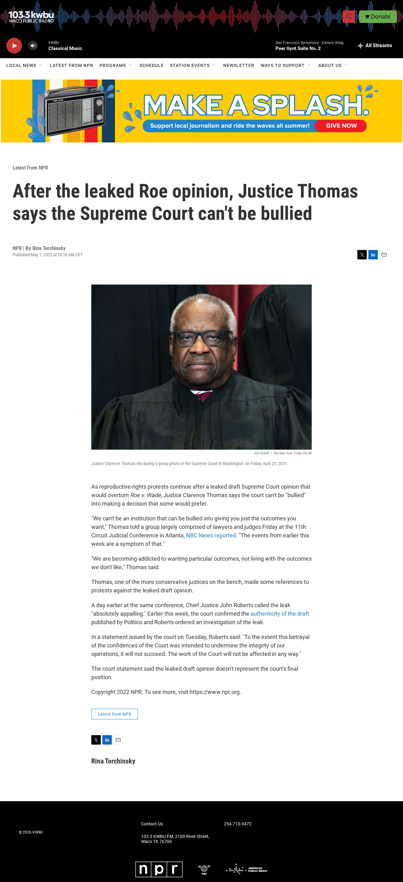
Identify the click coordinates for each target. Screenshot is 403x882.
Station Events (190, 65)
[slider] (43, 45)
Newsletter (238, 65)
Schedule (151, 65)
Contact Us (152, 824)
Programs (112, 65)
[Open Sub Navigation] (40, 65)
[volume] (33, 46)
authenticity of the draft (279, 613)
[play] (14, 45)
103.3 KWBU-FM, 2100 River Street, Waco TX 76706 (175, 839)
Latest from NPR (71, 65)
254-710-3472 (238, 824)
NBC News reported (211, 535)
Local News (21, 65)
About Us (330, 65)
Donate (380, 16)
